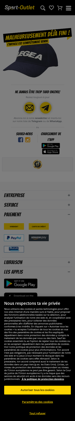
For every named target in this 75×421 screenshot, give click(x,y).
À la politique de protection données (42, 379)
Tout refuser (37, 413)
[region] (37, 358)
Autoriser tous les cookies (37, 390)
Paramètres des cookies (37, 402)
